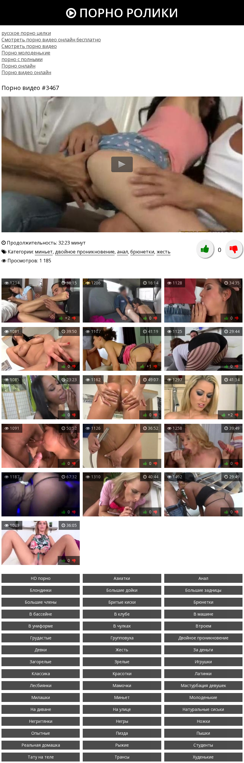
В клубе (122, 614)
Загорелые (40, 661)
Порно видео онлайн (26, 72)
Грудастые (40, 638)
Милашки (40, 697)
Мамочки (121, 685)
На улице (122, 709)
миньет (44, 251)
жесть (164, 251)
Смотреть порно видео (29, 46)
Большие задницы (203, 590)
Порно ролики (127, 12)
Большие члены (41, 602)
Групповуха (122, 638)
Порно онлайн (18, 66)
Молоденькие (203, 697)
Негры (122, 721)
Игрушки (203, 661)
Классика (41, 673)
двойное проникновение (85, 251)
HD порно (41, 578)
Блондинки (40, 590)
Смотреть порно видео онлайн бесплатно (51, 39)
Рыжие (122, 745)
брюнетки (142, 251)
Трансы (122, 757)
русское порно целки (26, 33)
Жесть (122, 650)
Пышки (203, 733)
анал (122, 251)
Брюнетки (203, 602)
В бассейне (40, 614)
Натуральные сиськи (203, 709)
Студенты (203, 745)
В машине (203, 614)
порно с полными (22, 59)
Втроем (203, 626)
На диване (40, 709)
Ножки (203, 721)
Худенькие (203, 757)
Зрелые (122, 661)
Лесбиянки (40, 685)
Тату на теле (41, 757)
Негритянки (40, 721)
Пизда (122, 733)
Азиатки (122, 578)
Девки (41, 650)
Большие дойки (121, 590)
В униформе (40, 626)
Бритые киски (122, 602)
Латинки (203, 673)
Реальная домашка (40, 745)
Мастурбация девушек (203, 685)
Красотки (122, 673)
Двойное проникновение (203, 638)
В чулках (122, 626)
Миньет (122, 697)
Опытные (40, 733)
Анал (203, 578)
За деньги (203, 650)
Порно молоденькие (25, 52)
